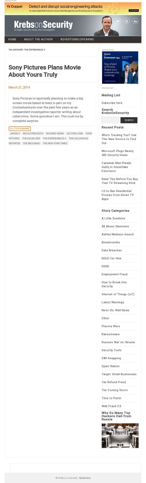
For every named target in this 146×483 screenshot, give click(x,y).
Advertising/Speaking (77, 39)
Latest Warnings (113, 302)
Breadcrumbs (111, 242)
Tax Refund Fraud (114, 382)
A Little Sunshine (19, 128)
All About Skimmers (115, 226)
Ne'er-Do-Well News (115, 310)
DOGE (105, 266)
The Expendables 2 (54, 138)
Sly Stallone (75, 133)
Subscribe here (112, 103)
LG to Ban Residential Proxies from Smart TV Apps (118, 195)
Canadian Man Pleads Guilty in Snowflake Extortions (116, 167)
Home (12, 39)
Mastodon (85, 478)
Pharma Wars (111, 326)
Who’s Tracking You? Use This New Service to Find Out (119, 139)
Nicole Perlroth (33, 133)
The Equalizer (31, 138)
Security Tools (112, 350)
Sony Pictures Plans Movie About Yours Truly (45, 71)
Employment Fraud (115, 274)
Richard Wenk (55, 133)
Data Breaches (112, 250)
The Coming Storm (115, 390)
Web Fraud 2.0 (111, 406)
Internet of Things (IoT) (118, 294)
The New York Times (55, 143)
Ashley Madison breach (118, 234)
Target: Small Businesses (119, 374)
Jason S (15, 133)
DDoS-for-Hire (111, 258)
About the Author (38, 39)
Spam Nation (111, 366)
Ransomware (111, 334)
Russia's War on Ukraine (118, 342)
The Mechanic (31, 143)
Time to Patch (111, 398)
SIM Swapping (111, 358)
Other (105, 318)
